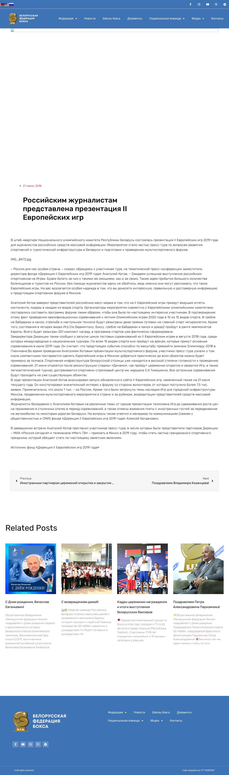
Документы (134, 18)
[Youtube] (207, 4)
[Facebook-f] (190, 4)
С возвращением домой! (79, 602)
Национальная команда (165, 18)
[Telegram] (224, 4)
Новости (90, 18)
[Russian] (11, 4)
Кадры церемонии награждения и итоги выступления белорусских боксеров (142, 607)
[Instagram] (199, 4)
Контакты (217, 18)
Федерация (66, 18)
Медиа (196, 18)
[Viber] (216, 4)
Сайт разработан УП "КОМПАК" (198, 770)
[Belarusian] (2, 4)
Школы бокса (111, 18)
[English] (7, 4)
